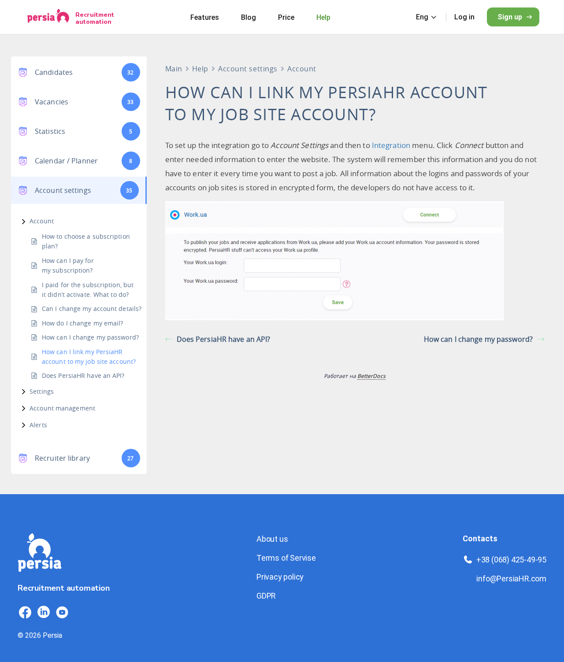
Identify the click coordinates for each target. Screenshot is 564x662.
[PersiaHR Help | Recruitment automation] (40, 577)
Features (204, 17)
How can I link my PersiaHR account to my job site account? (89, 357)
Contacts (480, 538)
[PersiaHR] (48, 17)
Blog (248, 17)
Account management (62, 408)
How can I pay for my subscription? (68, 265)
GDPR (266, 595)
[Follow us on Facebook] (25, 612)
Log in (464, 17)
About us (272, 539)
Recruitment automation (94, 18)
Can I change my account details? (91, 308)
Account (42, 221)
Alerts (38, 425)
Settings (42, 391)
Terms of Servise (286, 557)
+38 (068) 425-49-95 (511, 559)
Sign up (509, 17)
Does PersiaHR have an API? (83, 375)
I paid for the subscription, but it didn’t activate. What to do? (88, 290)
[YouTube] (62, 612)
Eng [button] (422, 17)
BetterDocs (371, 375)
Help (323, 17)
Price (286, 17)
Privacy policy (280, 576)
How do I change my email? (82, 323)
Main (173, 68)
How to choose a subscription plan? (86, 241)
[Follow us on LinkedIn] (43, 612)
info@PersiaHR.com (511, 578)
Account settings (248, 68)
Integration (391, 145)
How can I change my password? (90, 337)
